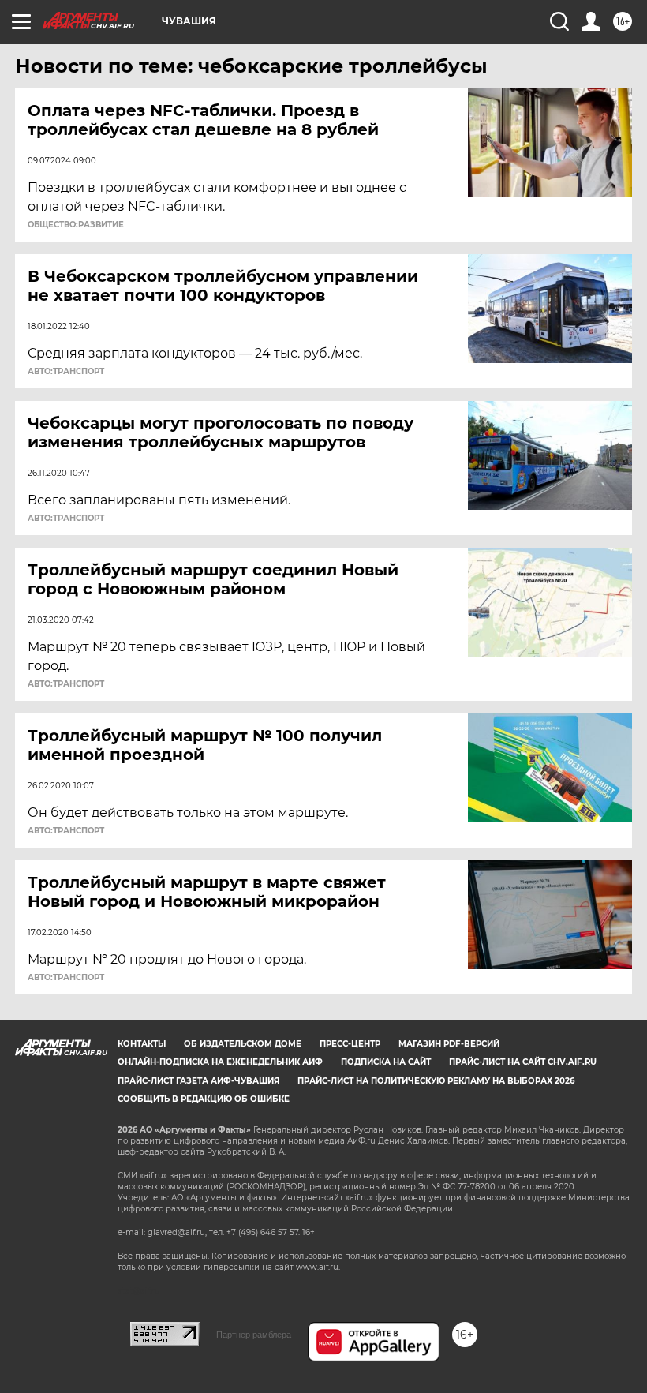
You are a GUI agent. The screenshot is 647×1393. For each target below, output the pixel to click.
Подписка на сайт (386, 1062)
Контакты (142, 1044)
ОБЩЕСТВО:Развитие (76, 225)
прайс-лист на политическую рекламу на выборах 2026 (435, 1081)
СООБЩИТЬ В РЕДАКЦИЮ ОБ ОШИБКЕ (204, 1099)
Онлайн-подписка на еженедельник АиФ (220, 1062)
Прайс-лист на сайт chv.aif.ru (523, 1062)
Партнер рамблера (253, 1334)
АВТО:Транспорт (66, 372)
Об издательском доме (242, 1044)
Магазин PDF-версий (448, 1044)
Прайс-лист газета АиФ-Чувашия (198, 1081)
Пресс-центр (350, 1044)
